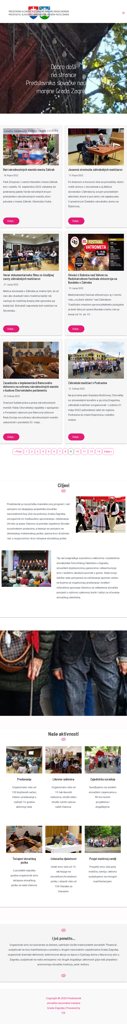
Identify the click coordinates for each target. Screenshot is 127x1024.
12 (91, 451)
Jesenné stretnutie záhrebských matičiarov (95, 169)
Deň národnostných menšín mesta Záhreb (29, 169)
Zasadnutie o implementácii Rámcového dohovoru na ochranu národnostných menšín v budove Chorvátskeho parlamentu (31, 386)
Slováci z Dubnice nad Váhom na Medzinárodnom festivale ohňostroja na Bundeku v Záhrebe (92, 278)
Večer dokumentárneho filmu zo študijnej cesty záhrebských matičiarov (28, 277)
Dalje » (108, 451)
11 (84, 451)
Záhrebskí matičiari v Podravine (87, 383)
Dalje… (11, 220)
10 (77, 451)
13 (98, 451)
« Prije (18, 451)
